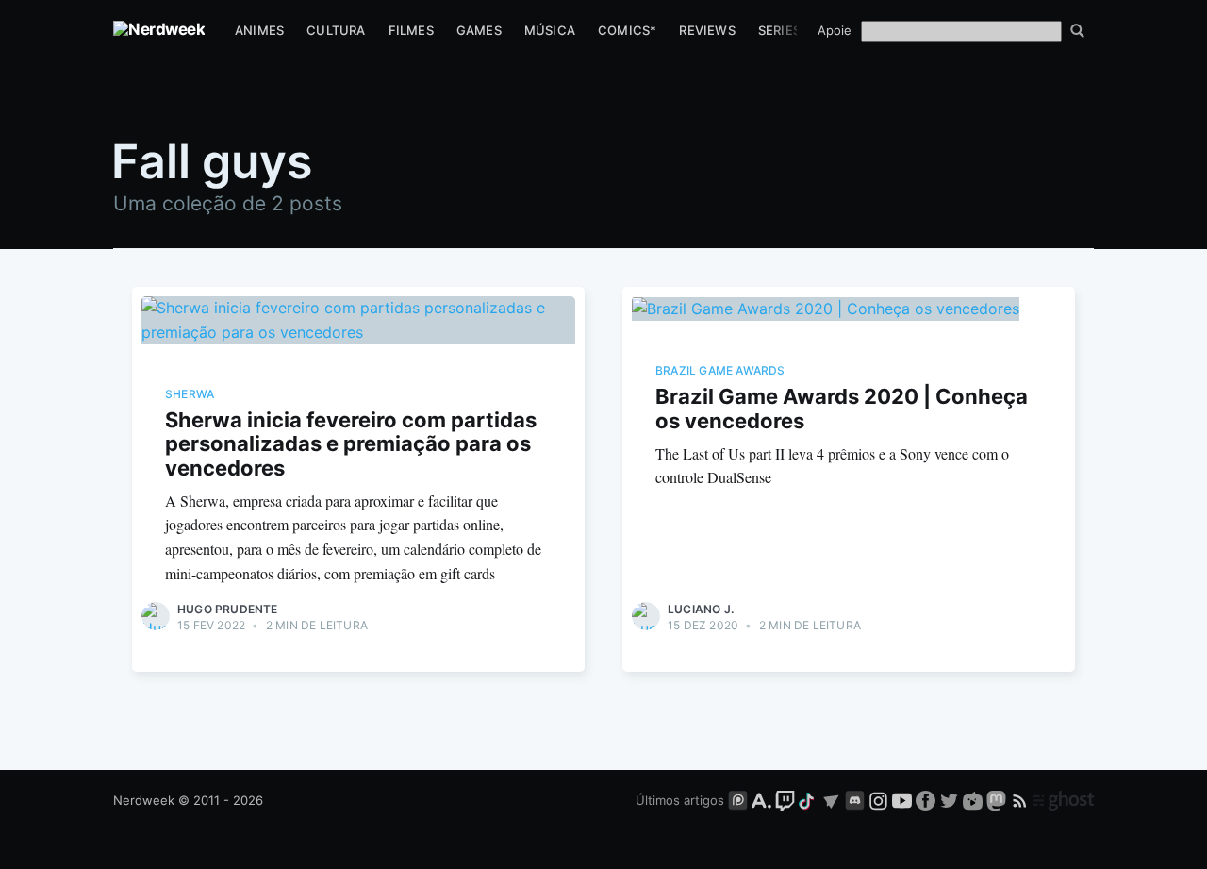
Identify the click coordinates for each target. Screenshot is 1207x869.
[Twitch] (785, 800)
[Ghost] (1063, 800)
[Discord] (855, 800)
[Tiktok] (808, 800)
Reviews (707, 30)
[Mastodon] (998, 800)
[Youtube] (902, 800)
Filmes (411, 30)
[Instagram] (878, 800)
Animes (259, 30)
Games (479, 30)
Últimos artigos (680, 800)
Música (549, 30)
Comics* (627, 30)
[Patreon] (738, 800)
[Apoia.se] (763, 800)
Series (779, 30)
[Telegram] (831, 800)
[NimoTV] (974, 800)
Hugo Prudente (227, 609)
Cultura (335, 30)
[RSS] (1021, 800)
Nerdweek (143, 800)
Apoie (835, 30)
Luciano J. (701, 609)
